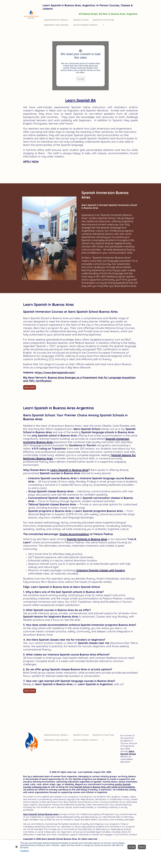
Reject (142, 847)
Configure (24, 851)
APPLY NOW (29, 387)
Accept (80, 79)
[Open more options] (103, 24)
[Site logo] (32, 14)
